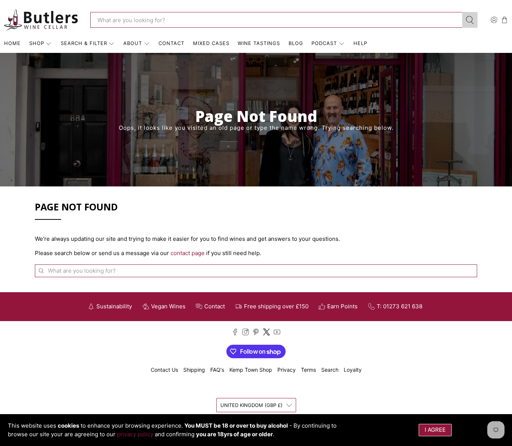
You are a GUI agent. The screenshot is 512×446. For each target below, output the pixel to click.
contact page (188, 253)
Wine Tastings (259, 43)
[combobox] (276, 20)
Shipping (194, 369)
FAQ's (217, 369)
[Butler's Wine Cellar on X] (266, 333)
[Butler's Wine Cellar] (41, 20)
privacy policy (135, 434)
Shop (36, 43)
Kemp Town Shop (250, 369)
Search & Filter (84, 43)
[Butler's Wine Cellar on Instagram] (245, 333)
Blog (296, 43)
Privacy (286, 369)
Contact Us (164, 369)
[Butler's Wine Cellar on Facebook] (235, 333)
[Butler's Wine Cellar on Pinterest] (256, 333)
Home (12, 43)
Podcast (324, 43)
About (132, 43)
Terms (308, 369)
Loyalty (353, 369)
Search (329, 369)
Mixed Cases (211, 43)
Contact (171, 43)
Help (360, 43)
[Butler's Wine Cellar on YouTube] (277, 333)
